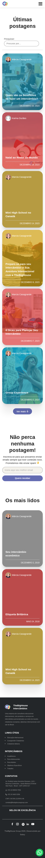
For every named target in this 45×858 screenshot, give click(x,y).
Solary (22, 834)
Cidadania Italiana (13, 744)
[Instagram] (17, 824)
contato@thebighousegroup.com (17, 802)
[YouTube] (32, 824)
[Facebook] (12, 824)
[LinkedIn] (27, 824)
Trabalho (10, 768)
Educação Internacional (15, 737)
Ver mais (21, 411)
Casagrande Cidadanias (15, 740)
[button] (39, 852)
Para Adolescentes (13, 759)
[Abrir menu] (40, 4)
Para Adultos (11, 762)
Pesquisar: (9, 39)
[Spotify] (22, 824)
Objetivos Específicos (14, 765)
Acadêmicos (11, 756)
